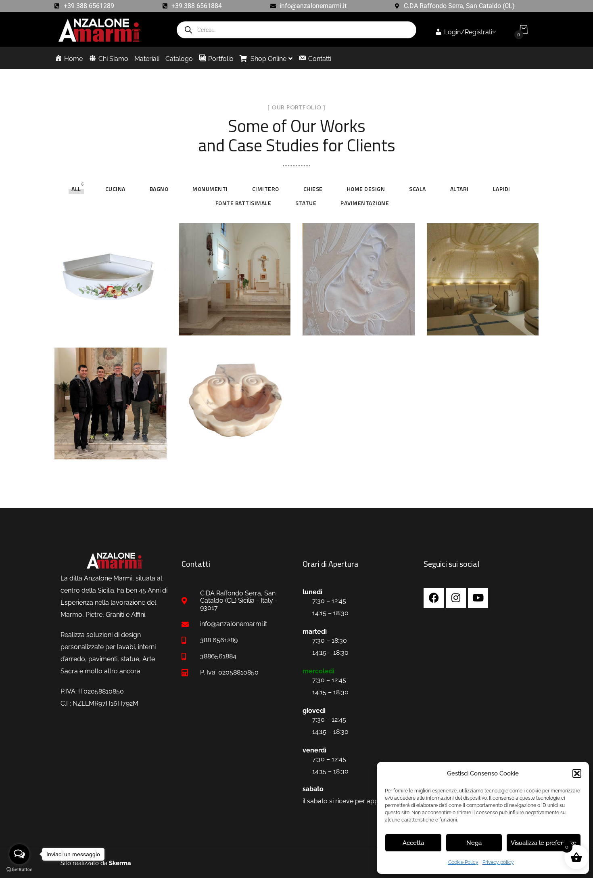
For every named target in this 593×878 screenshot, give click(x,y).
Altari (459, 188)
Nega (474, 843)
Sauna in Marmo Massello (480, 316)
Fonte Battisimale (243, 203)
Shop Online (267, 59)
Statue (305, 203)
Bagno (159, 188)
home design (366, 188)
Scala (417, 188)
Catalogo (179, 59)
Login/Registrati (468, 32)
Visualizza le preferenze (543, 843)
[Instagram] (456, 598)
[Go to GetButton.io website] (19, 869)
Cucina (115, 188)
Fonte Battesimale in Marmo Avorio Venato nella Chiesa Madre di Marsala (231, 308)
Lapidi (501, 188)
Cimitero (265, 188)
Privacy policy (498, 862)
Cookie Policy (463, 862)
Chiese (313, 188)
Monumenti (210, 188)
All (76, 188)
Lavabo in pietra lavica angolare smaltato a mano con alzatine (109, 313)
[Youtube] (478, 598)
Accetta (413, 843)
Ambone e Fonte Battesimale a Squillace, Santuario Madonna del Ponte (108, 441)
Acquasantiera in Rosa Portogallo (233, 446)
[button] (577, 773)
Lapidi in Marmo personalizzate (356, 316)
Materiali (146, 59)
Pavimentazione (364, 203)
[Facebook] (434, 598)
